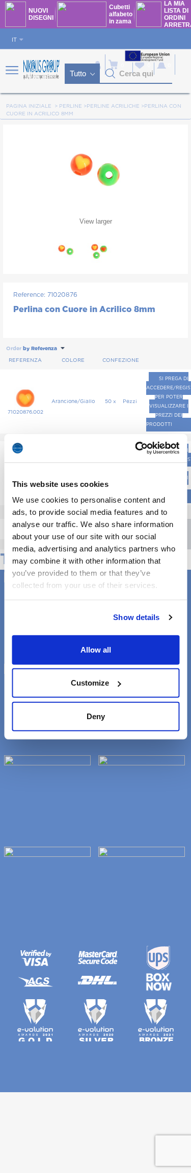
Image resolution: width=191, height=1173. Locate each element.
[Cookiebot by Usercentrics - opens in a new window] (136, 448)
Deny (96, 716)
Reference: (29, 295)
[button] (110, 74)
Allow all (95, 649)
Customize (90, 682)
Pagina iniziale (28, 106)
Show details (136, 617)
